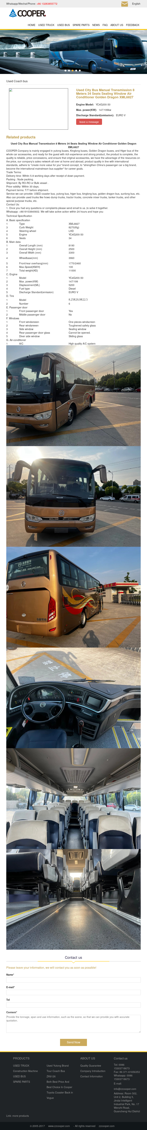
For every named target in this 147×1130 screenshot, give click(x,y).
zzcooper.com (107, 1126)
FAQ (105, 25)
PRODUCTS (21, 1058)
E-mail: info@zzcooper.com (125, 1086)
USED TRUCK (46, 25)
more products (20, 1115)
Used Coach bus (17, 81)
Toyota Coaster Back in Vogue (60, 1095)
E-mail (10, 987)
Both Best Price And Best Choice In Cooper (59, 1084)
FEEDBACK (132, 25)
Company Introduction (92, 1071)
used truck (32, 197)
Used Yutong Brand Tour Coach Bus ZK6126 (58, 1071)
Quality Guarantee (90, 1065)
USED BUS (63, 25)
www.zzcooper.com (59, 1126)
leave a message (89, 122)
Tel (8, 999)
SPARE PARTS (81, 25)
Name (10, 974)
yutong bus (59, 150)
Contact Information (91, 1076)
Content (11, 1012)
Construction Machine (25, 1071)
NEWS (96, 25)
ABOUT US (116, 25)
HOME (31, 25)
